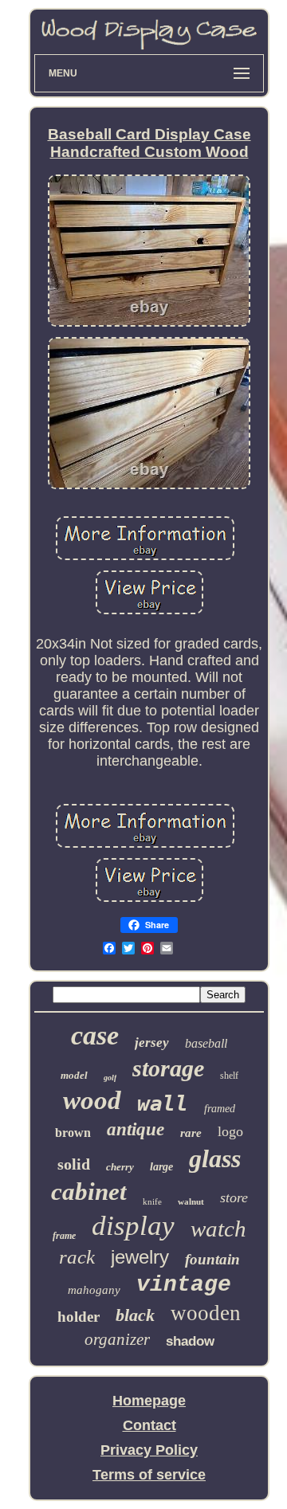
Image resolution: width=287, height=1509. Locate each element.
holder (78, 1316)
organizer (117, 1339)
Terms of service (149, 1475)
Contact (149, 1425)
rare (191, 1133)
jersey (152, 1042)
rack (77, 1257)
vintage (183, 1284)
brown (73, 1132)
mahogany (94, 1290)
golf (110, 1077)
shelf (229, 1075)
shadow (190, 1341)
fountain (212, 1259)
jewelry (140, 1257)
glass (215, 1158)
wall (162, 1103)
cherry (120, 1167)
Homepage (149, 1401)
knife (152, 1201)
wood (92, 1100)
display (133, 1225)
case (95, 1035)
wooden (206, 1313)
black (135, 1315)
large (161, 1167)
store (234, 1197)
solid (73, 1164)
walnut (191, 1201)
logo (230, 1131)
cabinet (89, 1191)
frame (64, 1235)
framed (219, 1109)
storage (168, 1068)
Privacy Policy (149, 1450)
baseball (206, 1043)
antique (135, 1129)
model (74, 1075)
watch (218, 1228)
